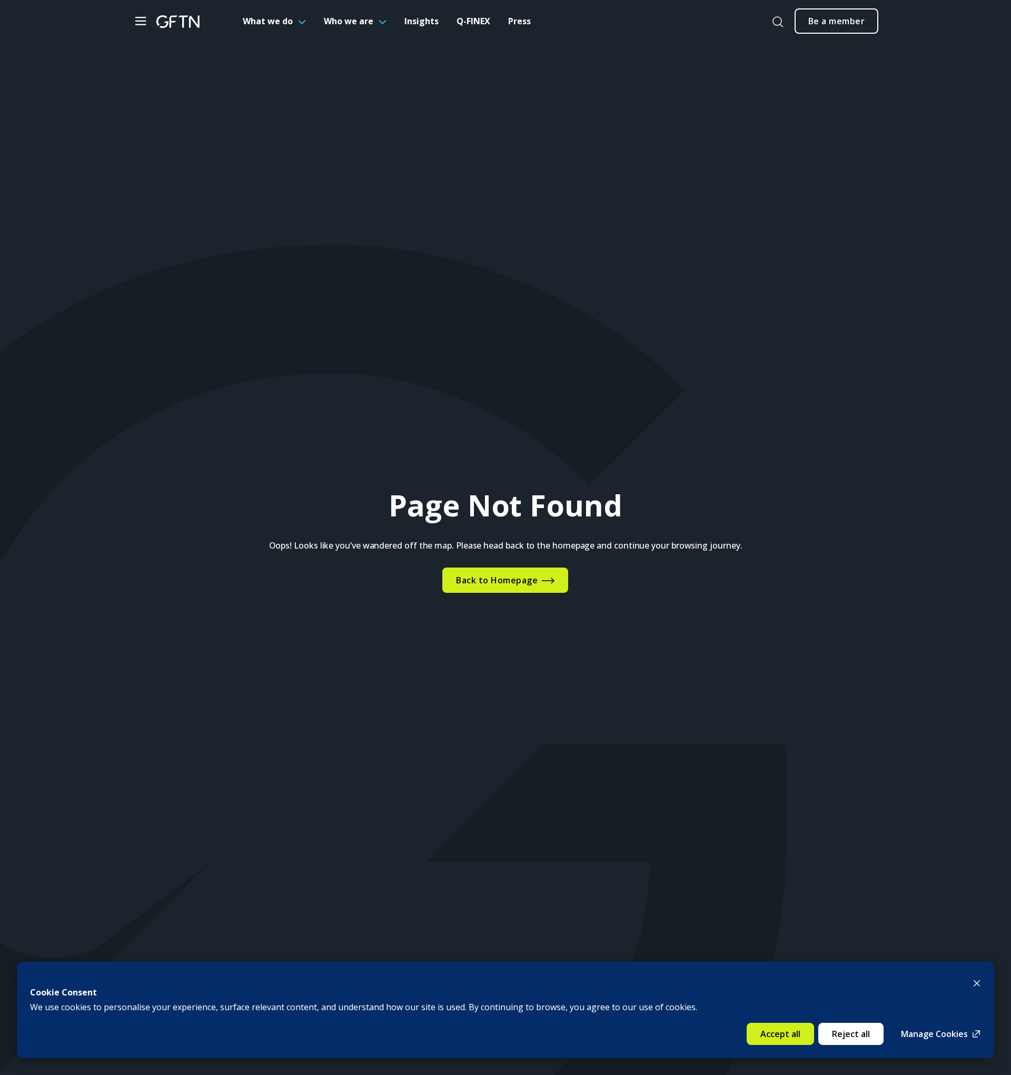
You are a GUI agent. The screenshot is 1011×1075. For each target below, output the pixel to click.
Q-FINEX (473, 21)
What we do (268, 21)
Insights (421, 21)
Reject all (851, 1034)
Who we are (348, 21)
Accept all (780, 1034)
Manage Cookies (934, 1034)
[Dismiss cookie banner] (977, 982)
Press (519, 21)
